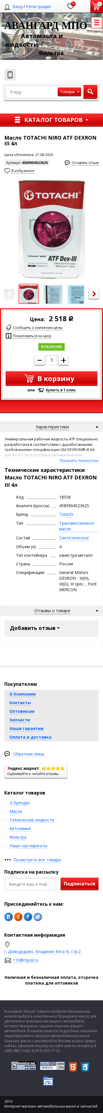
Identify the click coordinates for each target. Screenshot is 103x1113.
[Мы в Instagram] (37, 917)
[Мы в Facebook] (28, 917)
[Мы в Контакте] (8, 917)
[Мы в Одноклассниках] (18, 917)
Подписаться (79, 883)
